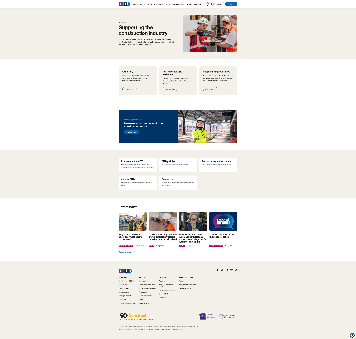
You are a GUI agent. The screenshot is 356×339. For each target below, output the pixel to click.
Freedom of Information (147, 285)
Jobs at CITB (163, 294)
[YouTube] (231, 270)
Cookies (141, 299)
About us (162, 281)
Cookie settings (144, 303)
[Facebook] (217, 270)
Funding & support (125, 296)
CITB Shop (122, 299)
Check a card (123, 285)
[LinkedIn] (227, 270)
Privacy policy (143, 292)
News (181, 281)
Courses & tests (124, 288)
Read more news (127, 252)
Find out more (131, 89)
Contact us (162, 298)
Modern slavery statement (147, 288)
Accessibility (143, 281)
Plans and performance (167, 290)
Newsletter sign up (185, 288)
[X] (222, 270)
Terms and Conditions (146, 296)
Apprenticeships (124, 292)
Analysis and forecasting (187, 285)
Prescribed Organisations (127, 303)
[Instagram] (236, 270)
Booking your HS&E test (127, 281)
